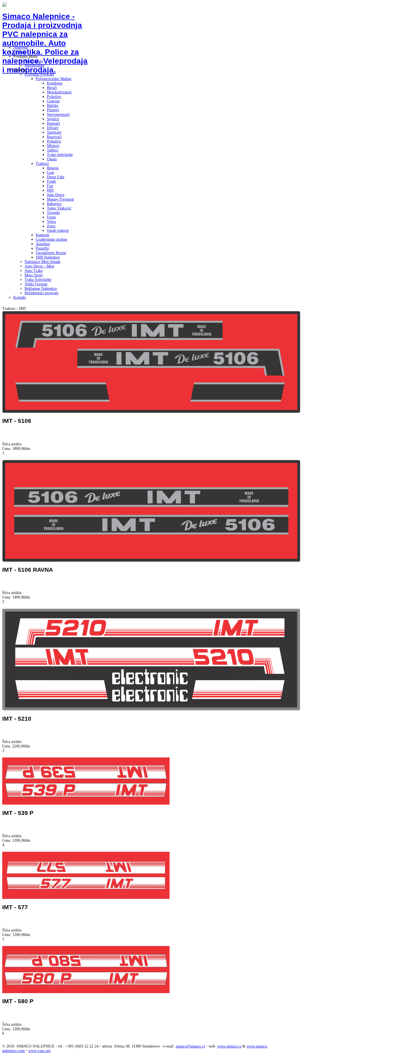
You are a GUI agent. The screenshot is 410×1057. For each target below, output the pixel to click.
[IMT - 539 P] (86, 803)
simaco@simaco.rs (190, 1046)
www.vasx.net (39, 1051)
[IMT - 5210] (151, 709)
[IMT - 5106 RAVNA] (151, 560)
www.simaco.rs (229, 1046)
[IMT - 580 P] (86, 992)
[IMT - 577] (86, 898)
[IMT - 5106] (151, 411)
